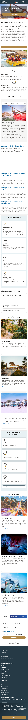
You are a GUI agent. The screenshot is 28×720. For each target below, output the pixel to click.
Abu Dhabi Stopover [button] (9, 631)
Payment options (4, 686)
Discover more (5, 350)
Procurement (4, 690)
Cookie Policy (23, 708)
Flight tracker (4, 671)
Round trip (6, 620)
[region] (14, 711)
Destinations (3, 667)
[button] (16, 2)
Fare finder (3, 673)
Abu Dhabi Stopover (5, 677)
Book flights (3, 665)
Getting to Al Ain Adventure (12, 146)
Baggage (3, 684)
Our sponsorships (4, 656)
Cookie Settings (14, 714)
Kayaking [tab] (6, 103)
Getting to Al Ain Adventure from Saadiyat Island (11, 202)
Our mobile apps (4, 688)
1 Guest (14, 620)
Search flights (14, 637)
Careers (2, 654)
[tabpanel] (14, 123)
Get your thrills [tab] (14, 103)
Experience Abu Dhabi (5, 675)
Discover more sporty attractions (14, 487)
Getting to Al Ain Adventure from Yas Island (12, 188)
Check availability (14, 14)
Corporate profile (4, 650)
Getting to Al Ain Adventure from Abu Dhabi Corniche (13, 174)
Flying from (6, 623)
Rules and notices (4, 694)
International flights (5, 669)
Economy (21, 620)
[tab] (5, 616)
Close (14, 717)
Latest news (3, 652)
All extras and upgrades (6, 683)
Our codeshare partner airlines (7, 658)
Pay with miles (19, 634)
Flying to (17, 623)
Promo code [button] (5, 634)
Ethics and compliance (6, 660)
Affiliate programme (5, 692)
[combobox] (7, 620)
